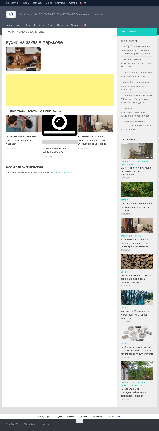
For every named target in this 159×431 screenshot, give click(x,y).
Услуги (142, 385)
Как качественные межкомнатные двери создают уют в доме (137, 63)
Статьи (73, 3)
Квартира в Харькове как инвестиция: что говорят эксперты (135, 314)
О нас (49, 3)
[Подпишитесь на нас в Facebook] (142, 32)
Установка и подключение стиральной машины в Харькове (21, 140)
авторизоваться (63, 172)
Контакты (37, 3)
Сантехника (142, 161)
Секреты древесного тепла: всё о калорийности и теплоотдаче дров (136, 278)
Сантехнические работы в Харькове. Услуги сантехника (136, 171)
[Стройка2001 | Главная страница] (11, 14)
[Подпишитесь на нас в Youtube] (151, 32)
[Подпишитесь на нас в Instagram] (147, 32)
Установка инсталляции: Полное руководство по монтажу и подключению (92, 140)
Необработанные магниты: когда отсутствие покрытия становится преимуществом (136, 50)
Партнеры (60, 3)
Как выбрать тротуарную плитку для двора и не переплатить (135, 86)
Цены (26, 3)
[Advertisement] (60, 90)
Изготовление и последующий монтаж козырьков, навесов (133, 392)
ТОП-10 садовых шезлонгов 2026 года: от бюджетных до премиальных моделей (136, 99)
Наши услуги (11, 3)
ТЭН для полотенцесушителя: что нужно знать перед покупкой (135, 112)
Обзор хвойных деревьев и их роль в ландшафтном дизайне (136, 207)
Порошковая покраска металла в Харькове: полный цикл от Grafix (136, 125)
